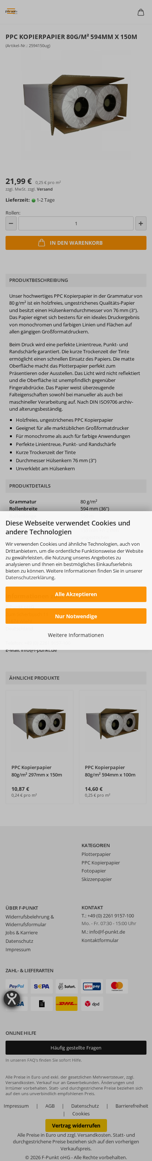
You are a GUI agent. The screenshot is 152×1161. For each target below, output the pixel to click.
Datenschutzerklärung (30, 577)
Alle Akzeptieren (76, 594)
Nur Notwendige (76, 616)
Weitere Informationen (76, 634)
